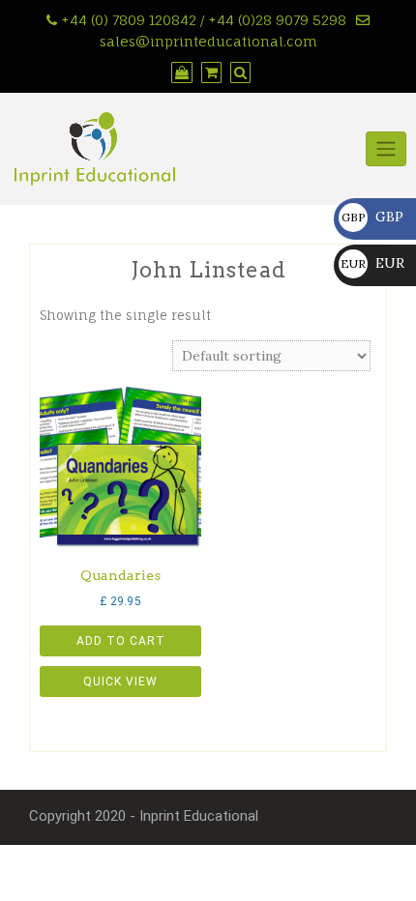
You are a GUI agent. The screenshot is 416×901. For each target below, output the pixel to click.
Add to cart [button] (120, 641)
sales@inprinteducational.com (208, 41)
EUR (372, 263)
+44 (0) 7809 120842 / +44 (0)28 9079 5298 (203, 20)
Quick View (120, 681)
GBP (372, 216)
